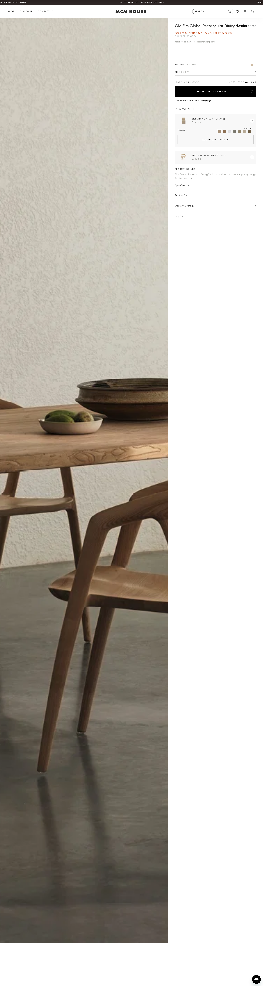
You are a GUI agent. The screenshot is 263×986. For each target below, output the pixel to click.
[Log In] (245, 11)
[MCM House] (130, 11)
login (189, 41)
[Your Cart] (252, 11)
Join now (179, 41)
